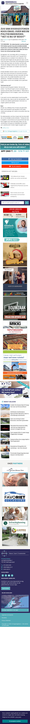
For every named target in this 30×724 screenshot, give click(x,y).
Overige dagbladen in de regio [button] (10, 610)
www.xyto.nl (6, 569)
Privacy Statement (6, 620)
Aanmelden (5, 588)
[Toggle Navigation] (27, 3)
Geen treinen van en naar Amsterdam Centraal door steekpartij (17, 194)
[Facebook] (2, 575)
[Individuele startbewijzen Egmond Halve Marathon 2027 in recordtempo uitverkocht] (5, 414)
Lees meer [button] (18, 717)
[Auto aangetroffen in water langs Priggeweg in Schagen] (5, 435)
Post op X (16, 162)
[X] (6, 575)
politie (4, 127)
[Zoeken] (27, 202)
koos (7, 127)
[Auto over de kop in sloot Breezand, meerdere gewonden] (5, 421)
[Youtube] (9, 575)
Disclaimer (4, 617)
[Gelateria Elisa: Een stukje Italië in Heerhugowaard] (5, 442)
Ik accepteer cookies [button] (15, 721)
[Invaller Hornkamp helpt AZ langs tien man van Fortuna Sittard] (5, 407)
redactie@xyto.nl (7, 567)
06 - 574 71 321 (21, 151)
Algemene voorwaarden (7, 615)
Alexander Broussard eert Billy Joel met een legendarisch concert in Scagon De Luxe (19, 427)
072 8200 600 (7, 565)
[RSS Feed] (12, 575)
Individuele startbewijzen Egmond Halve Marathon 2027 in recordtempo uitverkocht (19, 413)
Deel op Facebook (16, 159)
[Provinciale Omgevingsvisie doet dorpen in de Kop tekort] (5, 455)
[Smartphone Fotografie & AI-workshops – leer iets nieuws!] (5, 448)
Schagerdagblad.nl (11, 2)
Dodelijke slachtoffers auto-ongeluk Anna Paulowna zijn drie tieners (19, 185)
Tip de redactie (16, 166)
